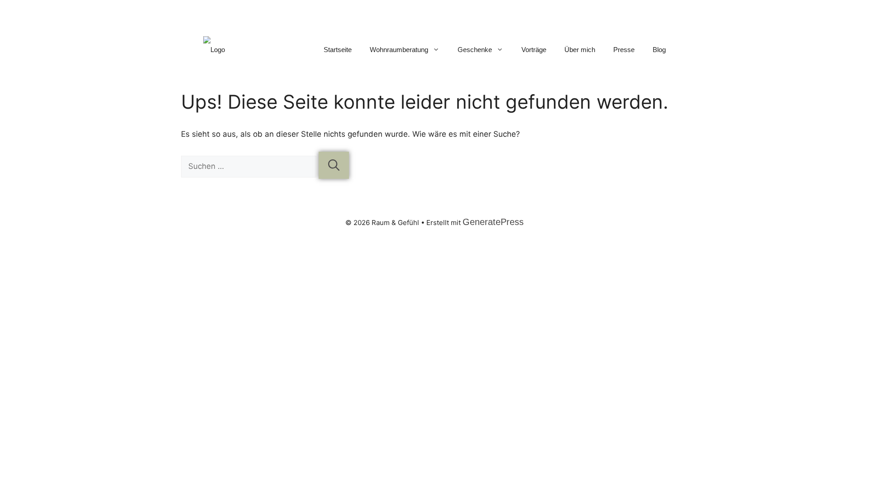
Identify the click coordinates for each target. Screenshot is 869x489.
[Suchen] (334, 165)
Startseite (338, 49)
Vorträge (533, 49)
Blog (659, 49)
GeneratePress (493, 222)
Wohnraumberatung (399, 49)
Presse (624, 49)
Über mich (579, 49)
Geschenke (475, 49)
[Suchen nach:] (250, 166)
